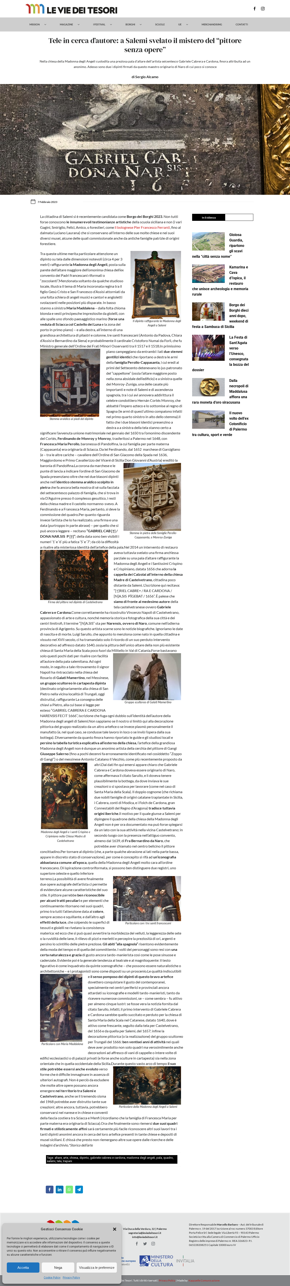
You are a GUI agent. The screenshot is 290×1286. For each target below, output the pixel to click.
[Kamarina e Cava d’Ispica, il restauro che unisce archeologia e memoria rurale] (208, 274)
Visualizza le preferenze (96, 1267)
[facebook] (254, 8)
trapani (67, 1161)
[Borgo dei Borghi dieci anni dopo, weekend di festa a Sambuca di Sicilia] (208, 311)
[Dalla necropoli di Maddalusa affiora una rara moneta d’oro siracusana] (208, 387)
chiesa (74, 1157)
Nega (58, 1267)
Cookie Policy (52, 1277)
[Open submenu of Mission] (47, 24)
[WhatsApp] (69, 1189)
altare (58, 1157)
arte (65, 1157)
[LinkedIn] (60, 1189)
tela (59, 1161)
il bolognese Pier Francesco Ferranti (142, 227)
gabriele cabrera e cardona (107, 1157)
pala (159, 1157)
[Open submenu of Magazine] (80, 24)
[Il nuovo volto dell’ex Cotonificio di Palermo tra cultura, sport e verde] (208, 419)
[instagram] (263, 8)
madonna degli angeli (141, 1157)
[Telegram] (79, 1189)
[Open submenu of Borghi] (143, 24)
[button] (114, 1229)
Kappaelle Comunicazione (204, 1280)
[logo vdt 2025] (71, 5)
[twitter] (145, 1243)
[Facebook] (50, 1189)
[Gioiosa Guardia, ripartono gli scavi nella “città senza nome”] (208, 241)
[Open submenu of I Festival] (113, 24)
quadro (168, 1157)
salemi (51, 1161)
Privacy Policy (71, 1277)
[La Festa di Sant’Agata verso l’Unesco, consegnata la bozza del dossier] (208, 348)
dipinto (84, 1157)
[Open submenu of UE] (189, 24)
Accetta (23, 1267)
